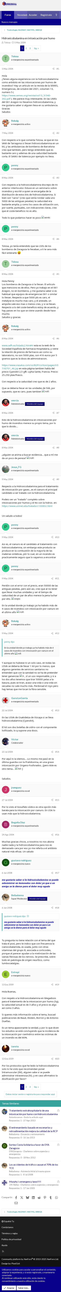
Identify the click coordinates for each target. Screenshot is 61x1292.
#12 (57, 633)
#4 (58, 239)
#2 (58, 133)
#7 (58, 413)
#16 (57, 834)
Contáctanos (7, 1227)
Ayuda (4, 1245)
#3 (58, 178)
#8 (58, 447)
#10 (57, 537)
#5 (58, 274)
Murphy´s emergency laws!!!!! (25, 1181)
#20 (57, 1058)
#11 (57, 578)
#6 (58, 338)
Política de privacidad (11, 1239)
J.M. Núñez (14, 1184)
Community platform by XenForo (30, 1259)
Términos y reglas (10, 1233)
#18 (57, 907)
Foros (8, 14)
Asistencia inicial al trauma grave (35, 1171)
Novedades (23, 14)
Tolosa (7, 42)
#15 (57, 800)
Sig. (35, 48)
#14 (57, 752)
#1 (58, 69)
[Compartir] (53, 69)
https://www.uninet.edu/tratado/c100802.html (27, 505)
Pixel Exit (16, 1263)
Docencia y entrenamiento (33, 1134)
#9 (58, 479)
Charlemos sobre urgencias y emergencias (39, 1184)
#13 (57, 710)
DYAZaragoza (15, 1151)
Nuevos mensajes (9, 22)
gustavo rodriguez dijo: (15, 916)
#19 (57, 984)
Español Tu (9, 1221)
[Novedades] (56, 15)
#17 (57, 873)
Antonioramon (15, 1117)
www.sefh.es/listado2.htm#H (17, 345)
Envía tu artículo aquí (33, 1117)
